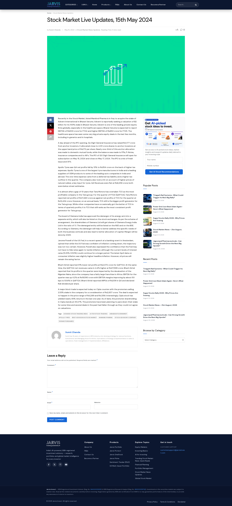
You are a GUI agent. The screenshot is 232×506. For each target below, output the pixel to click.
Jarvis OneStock (116, 454)
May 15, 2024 (69, 30)
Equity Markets (141, 447)
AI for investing (141, 454)
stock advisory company (125, 317)
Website (97, 402)
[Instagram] (60, 464)
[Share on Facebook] (50, 120)
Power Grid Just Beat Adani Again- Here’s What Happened (168, 208)
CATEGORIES (70, 5)
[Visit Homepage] (54, 4)
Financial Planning (142, 464)
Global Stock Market (143, 478)
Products (106, 5)
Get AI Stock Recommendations (164, 172)
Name (50, 392)
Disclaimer (182, 502)
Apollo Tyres (64, 317)
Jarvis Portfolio (116, 447)
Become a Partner (158, 5)
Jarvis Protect (115, 451)
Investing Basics (141, 451)
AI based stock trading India (75, 314)
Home (94, 5)
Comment (51, 365)
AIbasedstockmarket (118, 314)
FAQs (117, 5)
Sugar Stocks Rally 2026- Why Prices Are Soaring (169, 219)
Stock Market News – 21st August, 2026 (167, 230)
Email (49, 402)
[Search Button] (196, 4)
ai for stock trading (98, 314)
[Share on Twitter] (50, 126)
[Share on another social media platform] (50, 137)
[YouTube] (66, 464)
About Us (128, 5)
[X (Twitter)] (54, 464)
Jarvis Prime (114, 458)
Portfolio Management (144, 468)
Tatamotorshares (66, 321)
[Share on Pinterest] (50, 131)
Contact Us (141, 5)
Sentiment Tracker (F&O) (120, 462)
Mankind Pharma (105, 317)
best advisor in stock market (84, 317)
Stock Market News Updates (63, 13)
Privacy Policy (152, 502)
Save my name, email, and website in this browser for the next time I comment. (79, 413)
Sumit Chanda (55, 30)
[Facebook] (48, 464)
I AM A (84, 5)
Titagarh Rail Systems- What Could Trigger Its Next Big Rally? (168, 196)
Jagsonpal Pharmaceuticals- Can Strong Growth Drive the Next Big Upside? (167, 243)
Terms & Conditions (167, 502)
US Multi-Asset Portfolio (119, 466)
